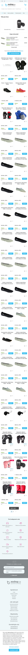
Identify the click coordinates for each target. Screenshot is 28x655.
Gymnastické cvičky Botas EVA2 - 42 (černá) (7, 208)
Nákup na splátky (14, 608)
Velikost (11, 443)
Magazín (14, 598)
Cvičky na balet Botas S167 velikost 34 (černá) (7, 283)
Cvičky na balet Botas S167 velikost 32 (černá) (21, 233)
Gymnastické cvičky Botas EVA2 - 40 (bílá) (7, 383)
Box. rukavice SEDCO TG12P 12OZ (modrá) (21, 108)
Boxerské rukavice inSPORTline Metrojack (20, 433)
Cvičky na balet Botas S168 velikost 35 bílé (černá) (7, 184)
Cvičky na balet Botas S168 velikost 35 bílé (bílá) (21, 158)
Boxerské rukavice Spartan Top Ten (21, 457)
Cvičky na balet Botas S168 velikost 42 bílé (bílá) (21, 358)
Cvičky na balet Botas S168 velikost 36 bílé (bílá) (21, 333)
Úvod (5, 13)
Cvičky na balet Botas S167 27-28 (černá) (7, 158)
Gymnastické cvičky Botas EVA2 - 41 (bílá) (21, 383)
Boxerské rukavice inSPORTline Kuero (7, 482)
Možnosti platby (14, 607)
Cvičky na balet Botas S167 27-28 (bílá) (7, 133)
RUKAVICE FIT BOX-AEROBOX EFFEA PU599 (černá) (21, 408)
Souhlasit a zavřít (14, 650)
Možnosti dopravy (14, 605)
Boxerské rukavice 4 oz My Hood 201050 (7, 108)
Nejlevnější (12, 50)
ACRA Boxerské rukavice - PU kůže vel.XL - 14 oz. (7, 58)
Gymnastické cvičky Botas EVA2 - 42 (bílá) (21, 183)
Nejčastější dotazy (14, 621)
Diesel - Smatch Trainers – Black (7, 83)
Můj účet (21, 1)
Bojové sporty (18, 13)
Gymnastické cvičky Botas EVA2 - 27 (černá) (7, 333)
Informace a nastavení (14, 646)
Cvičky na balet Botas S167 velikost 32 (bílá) (7, 233)
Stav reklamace (14, 619)
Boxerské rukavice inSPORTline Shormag (7, 433)
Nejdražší (16, 50)
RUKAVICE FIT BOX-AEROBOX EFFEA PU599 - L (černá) (7, 408)
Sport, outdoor (11, 13)
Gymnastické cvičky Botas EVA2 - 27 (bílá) (21, 308)
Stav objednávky (14, 617)
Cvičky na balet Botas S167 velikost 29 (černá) (21, 208)
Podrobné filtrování (14, 53)
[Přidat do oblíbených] (12, 71)
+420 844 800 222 (14, 626)
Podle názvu (21, 50)
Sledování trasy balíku (14, 616)
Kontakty (14, 596)
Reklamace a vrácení (14, 610)
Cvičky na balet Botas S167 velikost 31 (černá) (7, 308)
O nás (14, 592)
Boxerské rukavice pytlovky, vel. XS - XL (21, 482)
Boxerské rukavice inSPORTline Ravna (7, 457)
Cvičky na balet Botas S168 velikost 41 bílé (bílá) (7, 358)
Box (24, 13)
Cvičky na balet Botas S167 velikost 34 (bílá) (21, 258)
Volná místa (14, 595)
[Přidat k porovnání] (11, 71)
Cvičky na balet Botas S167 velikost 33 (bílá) (7, 258)
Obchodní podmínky (14, 604)
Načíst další (13, 508)
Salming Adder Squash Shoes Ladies (21, 83)
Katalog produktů (14, 593)
